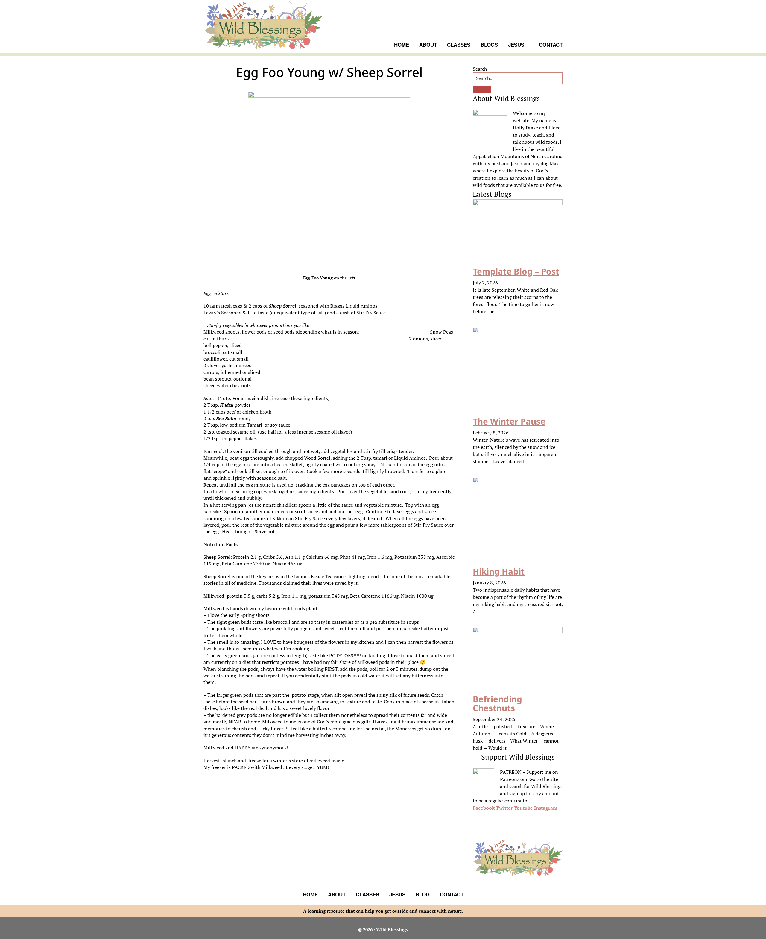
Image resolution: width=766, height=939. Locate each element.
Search (480, 69)
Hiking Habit (499, 571)
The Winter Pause (509, 421)
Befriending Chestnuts (497, 703)
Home (310, 894)
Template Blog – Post (516, 271)
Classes (367, 894)
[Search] (482, 89)
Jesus (397, 894)
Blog (423, 894)
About (337, 894)
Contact (451, 894)
